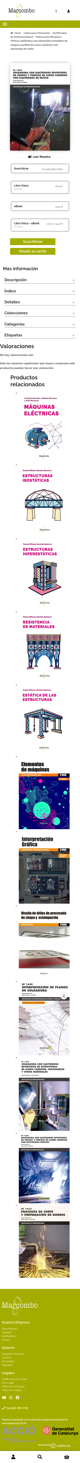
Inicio (18, 33)
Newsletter (7, 1365)
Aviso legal (8, 1383)
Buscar (40, 1457)
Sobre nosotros (10, 1328)
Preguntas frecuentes (13, 1354)
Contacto (6, 1357)
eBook (18, 206)
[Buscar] (47, 11)
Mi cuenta (13, 1457)
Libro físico (21, 185)
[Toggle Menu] (5, 24)
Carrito (66, 1457)
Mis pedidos (8, 1361)
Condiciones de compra (14, 1379)
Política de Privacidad (13, 1386)
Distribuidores (9, 1336)
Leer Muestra (42, 156)
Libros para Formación (37, 33)
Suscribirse (21, 168)
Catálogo (6, 1332)
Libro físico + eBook (26, 223)
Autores (6, 1340)
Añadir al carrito (33, 251)
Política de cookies (12, 1390)
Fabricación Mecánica (48, 37)
